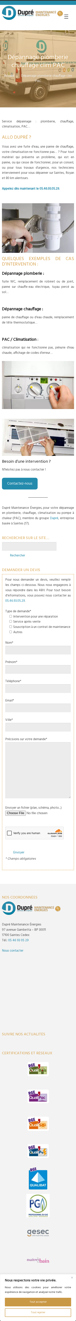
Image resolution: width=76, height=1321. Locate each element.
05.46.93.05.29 (49, 188)
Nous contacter (12, 950)
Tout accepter (38, 1302)
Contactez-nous (19, 484)
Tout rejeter (38, 1312)
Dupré (54, 518)
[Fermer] (72, 1277)
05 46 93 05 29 (18, 940)
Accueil (9, 75)
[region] (38, 1297)
